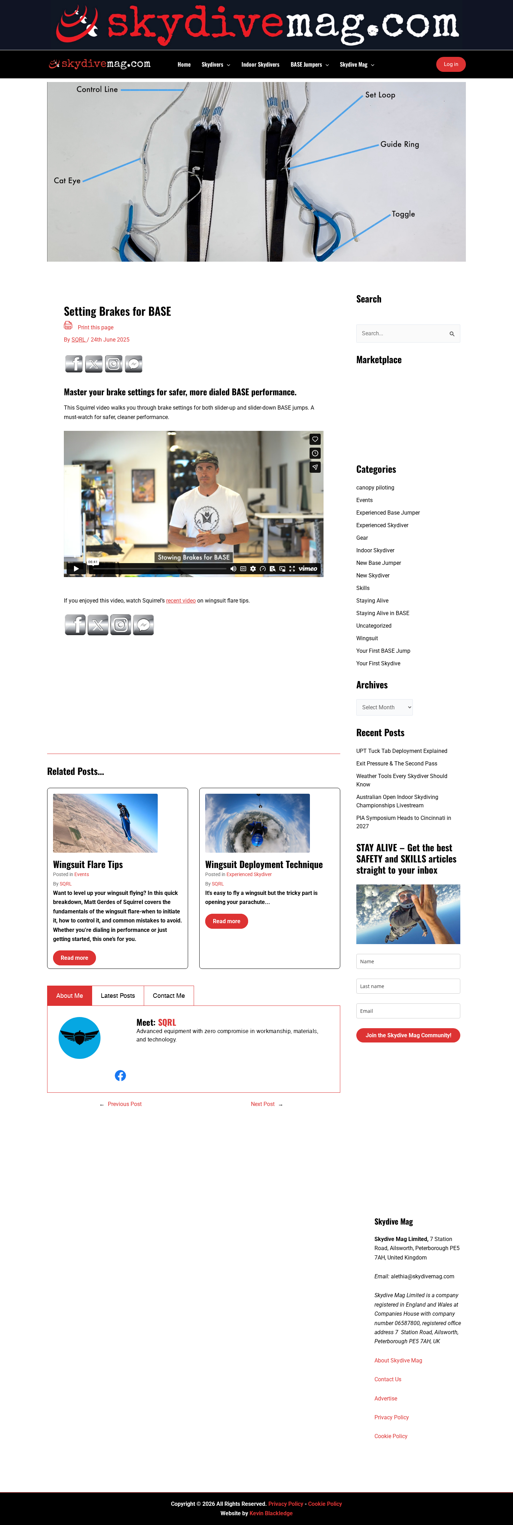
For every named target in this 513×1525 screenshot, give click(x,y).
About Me (69, 995)
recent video (181, 600)
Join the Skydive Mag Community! (408, 1035)
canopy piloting (375, 487)
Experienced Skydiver (249, 874)
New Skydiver (372, 575)
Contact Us (387, 1379)
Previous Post (125, 1104)
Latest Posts (118, 995)
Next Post (263, 1104)
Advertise (385, 1398)
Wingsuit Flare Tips (88, 864)
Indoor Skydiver (375, 550)
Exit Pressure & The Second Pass (396, 763)
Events (81, 874)
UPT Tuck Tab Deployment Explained (401, 751)
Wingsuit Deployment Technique (264, 864)
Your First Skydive (378, 663)
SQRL (66, 884)
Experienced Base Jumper (388, 512)
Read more (74, 958)
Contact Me (169, 995)
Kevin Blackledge (271, 1513)
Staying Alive (372, 600)
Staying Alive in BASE (382, 613)
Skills (363, 588)
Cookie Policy (391, 1436)
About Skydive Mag (398, 1360)
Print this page (95, 327)
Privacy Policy (391, 1417)
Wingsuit (367, 638)
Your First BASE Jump (383, 651)
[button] (226, 64)
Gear (362, 538)
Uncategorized (374, 625)
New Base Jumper (378, 563)
